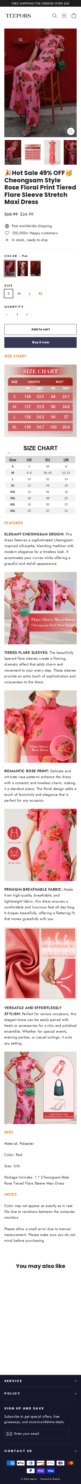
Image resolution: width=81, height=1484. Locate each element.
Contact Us (18, 1451)
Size (8, 285)
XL (40, 293)
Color (16, 256)
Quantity (14, 306)
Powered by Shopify (50, 1479)
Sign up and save (24, 1408)
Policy (12, 1393)
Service (13, 1381)
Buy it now (40, 342)
